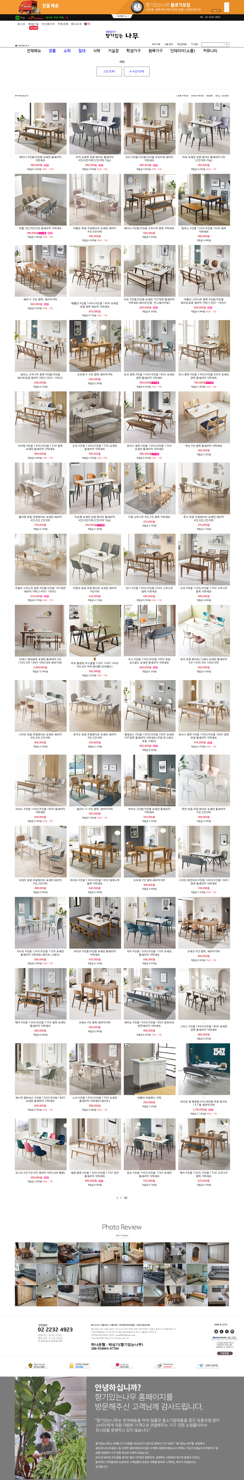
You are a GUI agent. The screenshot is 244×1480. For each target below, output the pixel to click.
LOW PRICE (183, 96)
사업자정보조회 (143, 1325)
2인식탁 (109, 71)
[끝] (126, 1198)
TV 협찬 (194, 44)
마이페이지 (48, 23)
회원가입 (33, 23)
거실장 (113, 51)
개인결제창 (182, 44)
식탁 (96, 51)
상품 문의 (169, 44)
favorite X (23, 46)
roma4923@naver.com (125, 1335)
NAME (210, 96)
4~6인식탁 (136, 71)
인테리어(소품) (182, 51)
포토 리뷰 (156, 44)
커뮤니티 (210, 51)
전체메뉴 (34, 51)
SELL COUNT (222, 96)
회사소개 (76, 23)
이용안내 (104, 1325)
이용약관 (114, 1325)
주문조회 (63, 23)
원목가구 (155, 51)
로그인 (22, 23)
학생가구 (133, 51)
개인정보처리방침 (127, 1325)
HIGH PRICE (197, 96)
